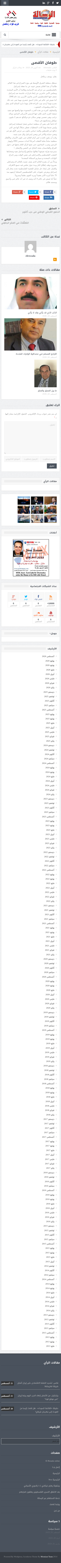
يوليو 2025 (49, 714)
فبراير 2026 (49, 683)
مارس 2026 (49, 678)
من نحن (57, 1510)
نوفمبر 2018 (49, 1070)
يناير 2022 (50, 901)
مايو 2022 (50, 883)
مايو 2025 (50, 723)
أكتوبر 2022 (49, 861)
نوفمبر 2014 (49, 1266)
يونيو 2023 (49, 825)
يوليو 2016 (49, 1195)
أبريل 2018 (50, 1101)
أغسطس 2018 (48, 1083)
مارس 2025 (49, 732)
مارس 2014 (49, 1301)
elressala (47, 68)
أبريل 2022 (50, 888)
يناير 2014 (50, 1310)
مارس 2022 (49, 892)
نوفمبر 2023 (49, 803)
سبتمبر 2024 (49, 758)
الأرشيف (56, 1436)
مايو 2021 (50, 937)
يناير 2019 (50, 1061)
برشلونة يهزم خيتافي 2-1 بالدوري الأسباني (42, 1486)
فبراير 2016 (49, 1217)
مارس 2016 (49, 1212)
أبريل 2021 (50, 941)
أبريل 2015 (50, 1261)
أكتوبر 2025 (49, 701)
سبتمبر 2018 (49, 1079)
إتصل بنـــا (56, 1467)
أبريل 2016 (50, 1208)
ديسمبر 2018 (49, 1066)
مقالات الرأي (17, 68)
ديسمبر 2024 (49, 745)
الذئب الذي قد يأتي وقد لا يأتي (42, 313)
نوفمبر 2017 (49, 1123)
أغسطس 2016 (48, 1190)
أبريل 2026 (50, 674)
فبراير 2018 (49, 1110)
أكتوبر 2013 (49, 1324)
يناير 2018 (50, 1115)
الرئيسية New (54, 1479)
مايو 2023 (50, 830)
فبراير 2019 (49, 1057)
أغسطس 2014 (48, 1279)
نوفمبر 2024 (49, 750)
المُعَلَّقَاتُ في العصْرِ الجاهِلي (15, 223)
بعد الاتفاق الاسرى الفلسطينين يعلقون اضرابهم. (39, 1492)
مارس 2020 (49, 999)
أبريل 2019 (50, 1048)
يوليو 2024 (49, 767)
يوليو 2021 (49, 928)
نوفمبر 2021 (49, 910)
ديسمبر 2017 (49, 1119)
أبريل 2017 (50, 1155)
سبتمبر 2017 (49, 1132)
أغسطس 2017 (48, 1137)
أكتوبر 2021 (49, 914)
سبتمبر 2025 (49, 705)
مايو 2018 (50, 1097)
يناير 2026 (50, 687)
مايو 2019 (50, 1043)
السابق (53, 209)
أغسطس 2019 (48, 1030)
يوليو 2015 (49, 1248)
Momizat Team (47, 1557)
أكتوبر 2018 (49, 1074)
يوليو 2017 (49, 1141)
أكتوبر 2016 (49, 1181)
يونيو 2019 (49, 1039)
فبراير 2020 (49, 1003)
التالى (7, 220)
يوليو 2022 (49, 874)
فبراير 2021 (49, 950)
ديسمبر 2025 (49, 692)
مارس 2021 (49, 945)
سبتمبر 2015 (49, 1239)
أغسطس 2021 (48, 923)
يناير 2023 (50, 848)
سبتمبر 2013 (49, 1328)
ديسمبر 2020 (49, 959)
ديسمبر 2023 (49, 799)
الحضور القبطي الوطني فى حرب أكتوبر (41, 212)
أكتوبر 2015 (49, 1235)
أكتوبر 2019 (49, 1021)
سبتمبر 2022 (49, 865)
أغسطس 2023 (48, 816)
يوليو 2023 (49, 821)
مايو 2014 (50, 1292)
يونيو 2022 (49, 879)
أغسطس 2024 (48, 763)
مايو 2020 (50, 990)
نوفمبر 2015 (49, 1230)
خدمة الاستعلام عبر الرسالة (48, 1498)
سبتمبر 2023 (49, 812)
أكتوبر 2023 (49, 808)
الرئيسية (56, 1473)
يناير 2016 (50, 1221)
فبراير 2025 (49, 736)
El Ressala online (53, 1461)
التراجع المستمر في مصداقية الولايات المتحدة (36, 354)
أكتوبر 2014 (49, 1270)
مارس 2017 (49, 1159)
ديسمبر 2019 (49, 1012)
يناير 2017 (50, 1168)
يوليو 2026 (49, 661)
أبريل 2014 (50, 1297)
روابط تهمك (55, 1504)
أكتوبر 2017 (49, 1128)
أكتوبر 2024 (49, 754)
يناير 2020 (50, 1008)
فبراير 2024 (49, 790)
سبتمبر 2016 (49, 1186)
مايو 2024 (50, 776)
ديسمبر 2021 (49, 905)
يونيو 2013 (49, 1342)
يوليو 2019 (49, 1034)
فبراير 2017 (49, 1163)
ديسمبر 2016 (49, 1172)
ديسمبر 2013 (49, 1315)
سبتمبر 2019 (49, 1026)
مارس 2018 (49, 1106)
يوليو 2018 (49, 1088)
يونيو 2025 (49, 719)
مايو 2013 (50, 1346)
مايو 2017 (50, 1150)
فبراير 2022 (49, 897)
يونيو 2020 (49, 985)
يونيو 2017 (49, 1146)
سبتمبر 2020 (49, 972)
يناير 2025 (50, 741)
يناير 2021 (50, 954)
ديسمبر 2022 (49, 852)
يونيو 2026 (49, 665)
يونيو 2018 (49, 1092)
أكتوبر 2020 (49, 968)
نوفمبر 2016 (49, 1177)
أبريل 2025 (50, 727)
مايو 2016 (50, 1204)
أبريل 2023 (50, 834)
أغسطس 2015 (48, 1244)
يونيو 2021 (49, 932)
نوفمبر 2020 (49, 963)
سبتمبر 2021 (49, 919)
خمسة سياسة (54, 1529)
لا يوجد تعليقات (51, 70)
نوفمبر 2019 (49, 1017)
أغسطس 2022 (48, 870)
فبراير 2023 (49, 843)
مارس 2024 (49, 785)
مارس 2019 (49, 1052)
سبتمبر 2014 (49, 1275)
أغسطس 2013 (48, 1333)
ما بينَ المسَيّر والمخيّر (47, 391)
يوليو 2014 (49, 1284)
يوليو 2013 (49, 1337)
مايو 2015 (50, 1257)
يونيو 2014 (49, 1288)
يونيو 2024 (49, 772)
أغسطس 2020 (48, 977)
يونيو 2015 (49, 1252)
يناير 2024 (50, 794)
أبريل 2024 (50, 781)
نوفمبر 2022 (49, 856)
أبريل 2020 (50, 994)
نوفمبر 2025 (49, 696)
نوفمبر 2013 (49, 1319)
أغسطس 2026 (48, 656)
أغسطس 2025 (48, 710)
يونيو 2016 (49, 1199)
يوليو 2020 (49, 981)
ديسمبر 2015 (49, 1226)
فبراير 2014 (49, 1306)
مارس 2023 (49, 839)
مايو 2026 (50, 670)
